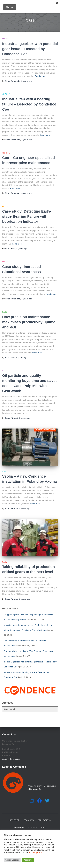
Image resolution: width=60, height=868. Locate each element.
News (43, 828)
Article (6, 39)
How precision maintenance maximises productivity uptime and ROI (28, 322)
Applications (44, 820)
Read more (40, 76)
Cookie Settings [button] (12, 860)
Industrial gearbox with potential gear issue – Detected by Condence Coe (30, 49)
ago (26, 81)
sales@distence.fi (11, 759)
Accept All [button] (28, 860)
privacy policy (35, 852)
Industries (19, 828)
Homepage (14, 820)
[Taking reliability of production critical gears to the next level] (30, 537)
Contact (33, 828)
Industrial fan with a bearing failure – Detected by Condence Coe (29, 104)
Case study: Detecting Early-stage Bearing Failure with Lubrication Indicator (26, 216)
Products (29, 820)
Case (4, 312)
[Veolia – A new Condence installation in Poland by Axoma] (30, 447)
